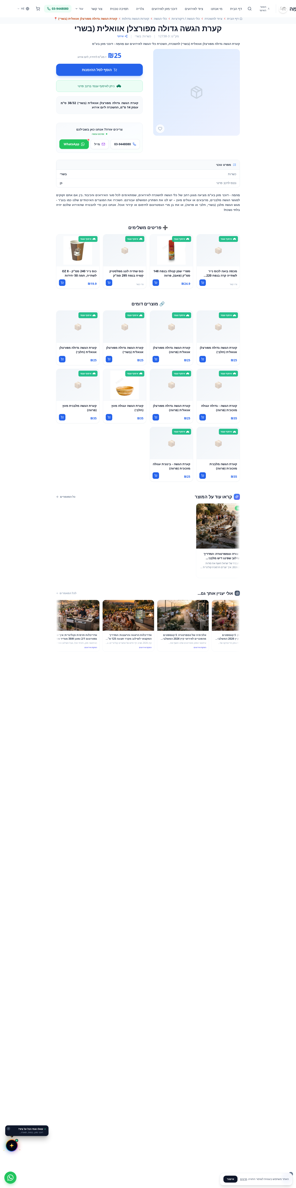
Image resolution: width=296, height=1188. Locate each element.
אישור (230, 1179)
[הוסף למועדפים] (160, 128)
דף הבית (236, 9)
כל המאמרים (67, 497)
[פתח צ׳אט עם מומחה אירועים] (11, 1145)
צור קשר (96, 9)
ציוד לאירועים (194, 9)
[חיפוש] (249, 8)
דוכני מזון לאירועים (164, 9)
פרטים (243, 1179)
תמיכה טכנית (119, 9)
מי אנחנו (216, 9)
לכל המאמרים (68, 593)
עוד (81, 9)
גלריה (140, 9)
